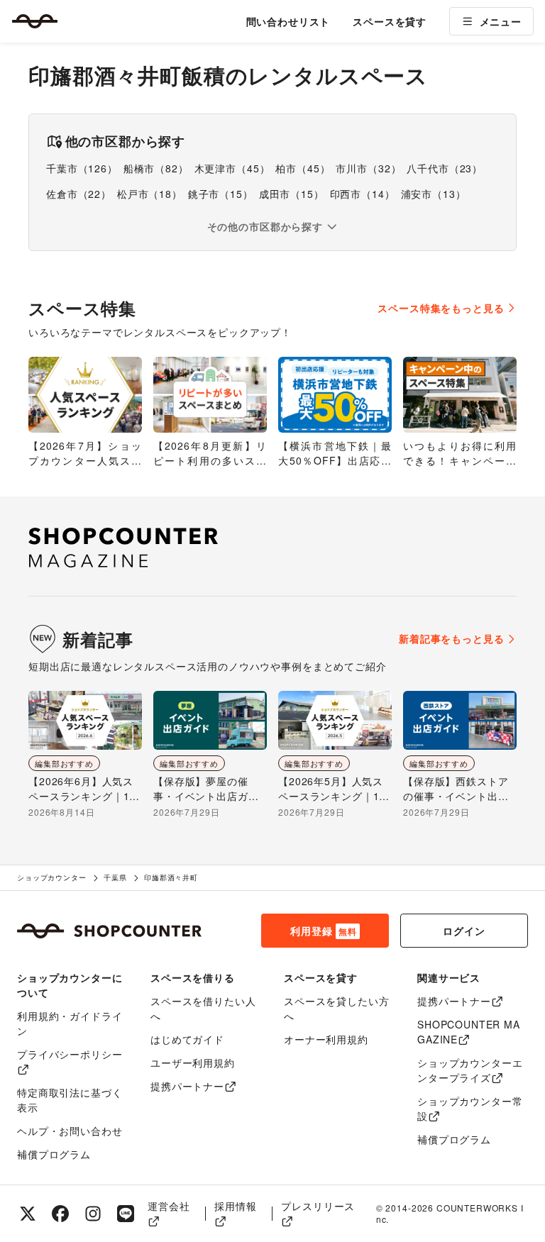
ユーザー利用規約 (192, 1062)
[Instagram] (93, 1213)
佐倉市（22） (78, 194)
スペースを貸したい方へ (336, 1008)
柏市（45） (302, 168)
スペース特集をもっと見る (441, 308)
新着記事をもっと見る (451, 638)
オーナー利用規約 (326, 1039)
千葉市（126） (82, 168)
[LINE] (125, 1213)
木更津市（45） (232, 168)
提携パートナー (187, 1086)
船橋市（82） (156, 168)
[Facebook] (60, 1213)
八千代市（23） (445, 168)
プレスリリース (318, 1206)
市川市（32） (368, 168)
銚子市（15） (220, 194)
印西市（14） (362, 194)
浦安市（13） (433, 194)
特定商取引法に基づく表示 (69, 1099)
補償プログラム (54, 1154)
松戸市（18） (149, 194)
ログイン (464, 931)
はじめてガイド (187, 1039)
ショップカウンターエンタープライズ (469, 1070)
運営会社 (168, 1206)
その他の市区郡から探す (265, 226)
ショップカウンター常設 (469, 1108)
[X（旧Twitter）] (27, 1213)
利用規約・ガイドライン (69, 1023)
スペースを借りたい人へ (202, 1008)
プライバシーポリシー (69, 1054)
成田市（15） (291, 194)
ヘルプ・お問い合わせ (69, 1131)
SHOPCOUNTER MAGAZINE (468, 1031)
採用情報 (235, 1206)
